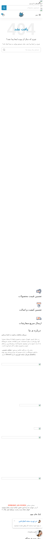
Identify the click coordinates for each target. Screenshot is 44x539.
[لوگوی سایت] (21, 15)
